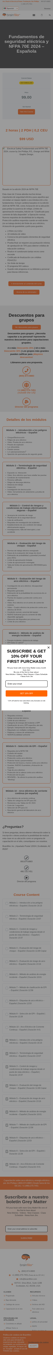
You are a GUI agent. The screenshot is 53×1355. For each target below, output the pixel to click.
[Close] (49, 647)
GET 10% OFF (26, 693)
